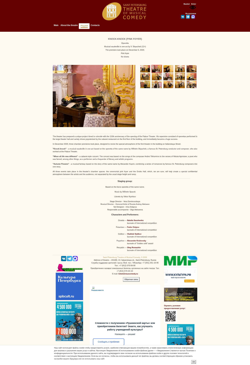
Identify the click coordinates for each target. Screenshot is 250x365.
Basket (187, 4)
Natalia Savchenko (135, 220)
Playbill (84, 26)
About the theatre (69, 25)
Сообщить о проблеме (108, 342)
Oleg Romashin (134, 247)
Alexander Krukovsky (136, 241)
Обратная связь (131, 279)
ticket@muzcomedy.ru (128, 274)
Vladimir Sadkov (134, 234)
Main (56, 25)
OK (193, 362)
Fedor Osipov (133, 227)
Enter (193, 4)
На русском (190, 13)
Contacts (95, 25)
